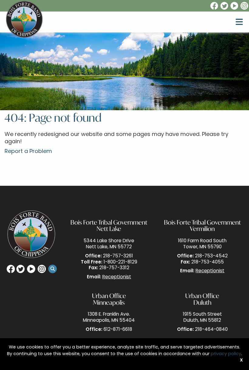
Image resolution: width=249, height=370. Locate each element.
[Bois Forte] (24, 19)
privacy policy (226, 354)
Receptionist (116, 277)
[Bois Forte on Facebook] (214, 6)
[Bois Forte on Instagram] (244, 6)
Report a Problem (28, 151)
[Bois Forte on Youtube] (234, 6)
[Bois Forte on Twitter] (224, 6)
